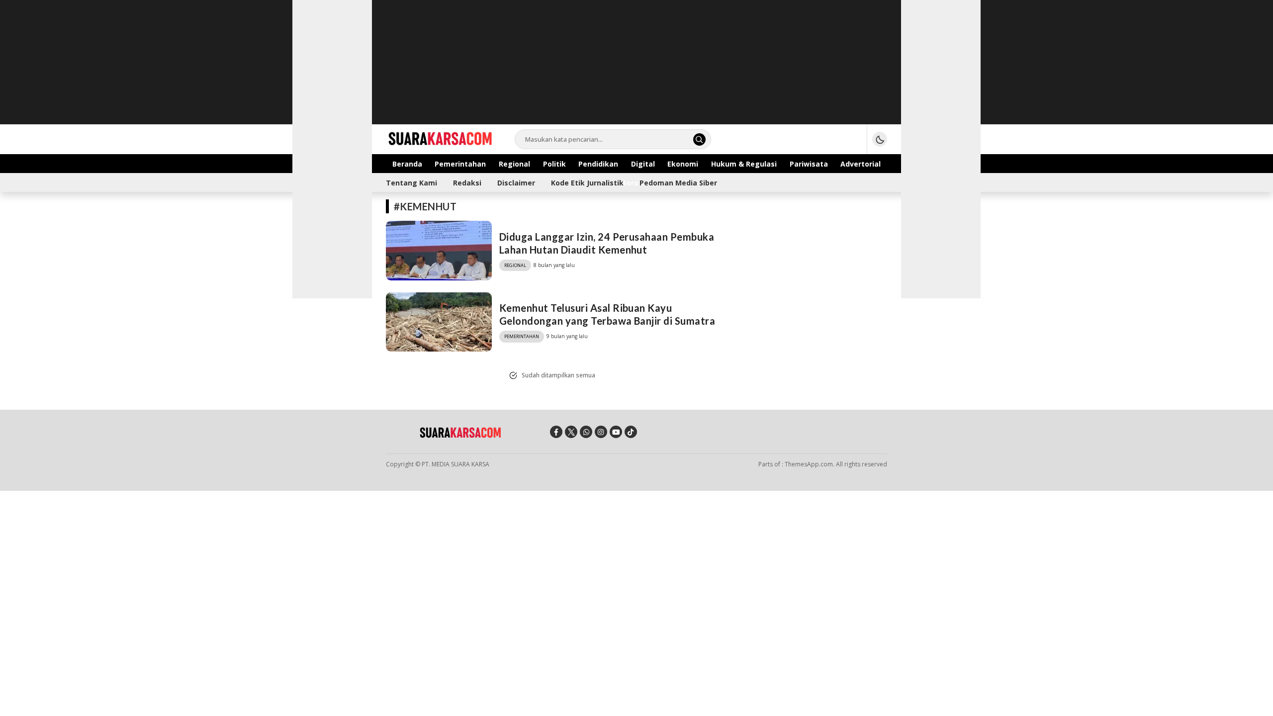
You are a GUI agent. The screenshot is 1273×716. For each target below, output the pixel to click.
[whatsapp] (586, 432)
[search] (699, 139)
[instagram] (601, 432)
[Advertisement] (636, 69)
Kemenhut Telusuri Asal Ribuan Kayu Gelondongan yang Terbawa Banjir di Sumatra (607, 314)
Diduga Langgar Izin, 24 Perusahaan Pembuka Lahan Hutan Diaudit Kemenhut (606, 243)
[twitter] (571, 432)
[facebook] (556, 432)
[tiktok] (631, 432)
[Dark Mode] (879, 139)
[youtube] (616, 432)
